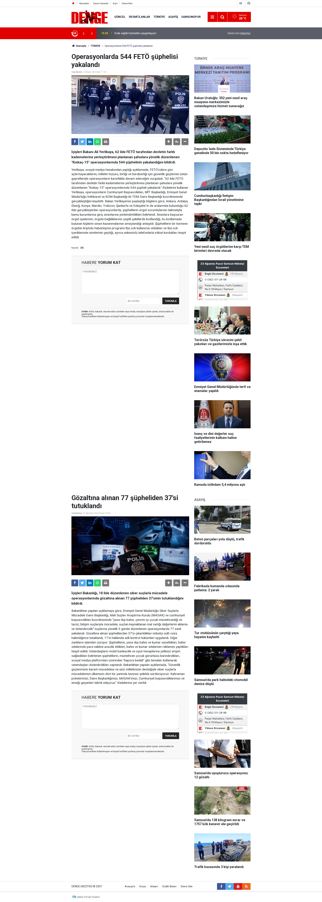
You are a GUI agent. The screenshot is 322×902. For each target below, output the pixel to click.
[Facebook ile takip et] (221, 886)
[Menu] (212, 17)
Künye (142, 886)
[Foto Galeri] (249, 3)
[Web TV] (241, 3)
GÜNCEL (120, 16)
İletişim (154, 886)
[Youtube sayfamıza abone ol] (238, 886)
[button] (168, 141)
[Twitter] (82, 141)
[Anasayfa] (73, 3)
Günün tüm (239, 33)
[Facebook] (74, 141)
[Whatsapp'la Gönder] (97, 141)
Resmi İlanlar (139, 16)
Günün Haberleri (101, 3)
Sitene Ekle (127, 3)
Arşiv (115, 3)
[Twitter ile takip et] (229, 886)
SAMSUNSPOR (191, 16)
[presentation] (83, 33)
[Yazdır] (105, 141)
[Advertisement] (130, 356)
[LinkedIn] (90, 141)
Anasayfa (80, 46)
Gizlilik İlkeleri (169, 886)
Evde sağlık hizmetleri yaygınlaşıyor (135, 33)
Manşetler (84, 3)
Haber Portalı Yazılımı (88, 897)
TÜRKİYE (159, 16)
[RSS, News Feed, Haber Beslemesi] (246, 886)
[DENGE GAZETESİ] (89, 16)
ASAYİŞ (173, 16)
